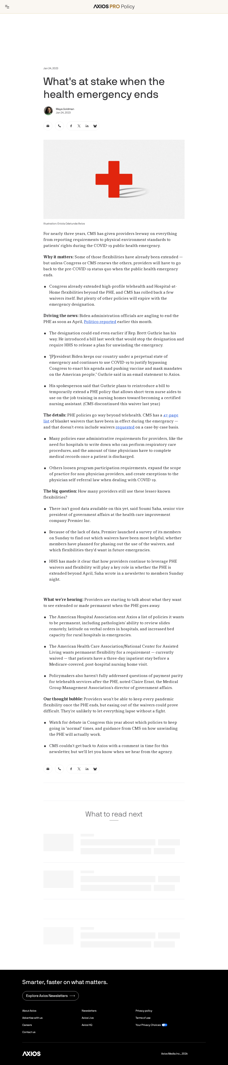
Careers (27, 1025)
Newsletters (89, 1010)
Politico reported (100, 322)
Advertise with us (32, 1017)
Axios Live (88, 1017)
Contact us (28, 1032)
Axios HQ (87, 1025)
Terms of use (143, 1017)
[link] (47, 125)
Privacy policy (144, 1010)
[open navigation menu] (7, 6)
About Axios (29, 1010)
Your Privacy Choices (148, 1025)
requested (125, 427)
